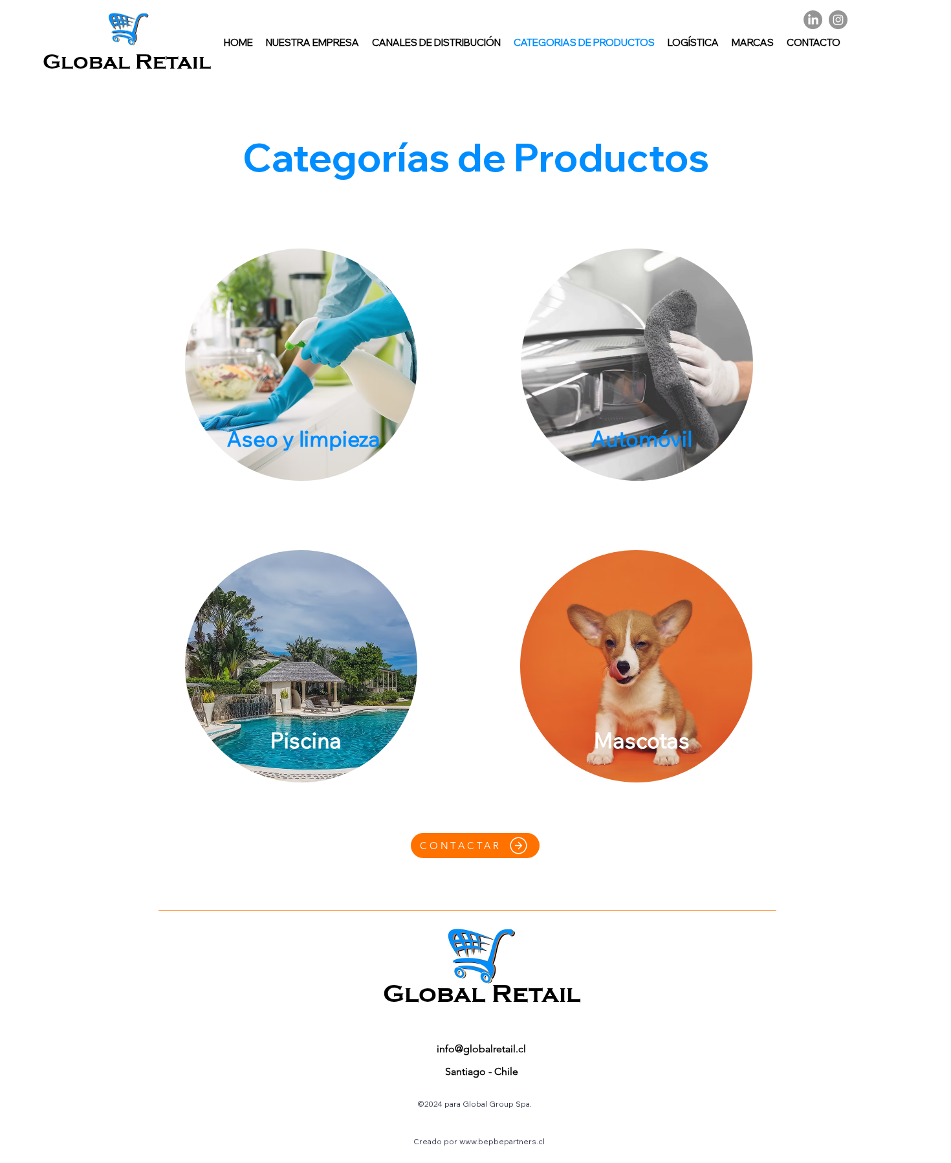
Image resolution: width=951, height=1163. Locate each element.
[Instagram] (838, 19)
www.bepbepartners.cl (502, 1141)
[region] (301, 366)
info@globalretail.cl (481, 1049)
